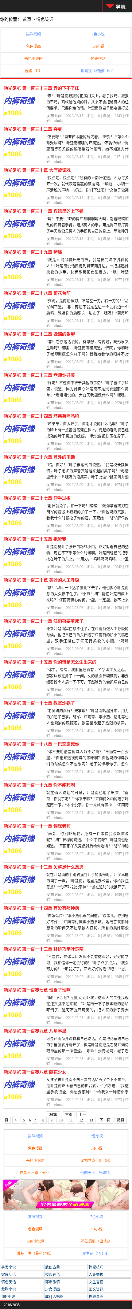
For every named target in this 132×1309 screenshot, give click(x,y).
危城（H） (33, 71)
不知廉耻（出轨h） (96, 1241)
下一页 (105, 1120)
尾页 (120, 1120)
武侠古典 (52, 1267)
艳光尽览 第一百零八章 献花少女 (35, 1072)
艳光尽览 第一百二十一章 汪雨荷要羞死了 (43, 621)
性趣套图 (96, 1297)
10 (61, 1120)
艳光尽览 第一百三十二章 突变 (33, 129)
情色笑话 (44, 19)
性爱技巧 (96, 1267)
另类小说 (8, 1267)
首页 (27, 19)
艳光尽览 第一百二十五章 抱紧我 (35, 539)
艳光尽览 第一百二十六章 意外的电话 (39, 457)
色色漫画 (33, 46)
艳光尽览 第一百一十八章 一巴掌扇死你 (41, 744)
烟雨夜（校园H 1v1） (98, 71)
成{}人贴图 (54, 1297)
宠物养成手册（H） (96, 1160)
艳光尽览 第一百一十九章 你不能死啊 (39, 785)
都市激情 (52, 1282)
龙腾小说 (8, 1289)
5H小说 (98, 46)
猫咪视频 (33, 34)
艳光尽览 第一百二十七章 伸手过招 (37, 498)
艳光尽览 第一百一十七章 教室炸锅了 (39, 703)
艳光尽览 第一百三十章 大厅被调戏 (37, 170)
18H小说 (8, 1297)
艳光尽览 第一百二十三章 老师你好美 (39, 375)
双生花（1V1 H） (96, 1253)
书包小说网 (33, 59)
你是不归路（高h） (35, 1173)
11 (71, 1120)
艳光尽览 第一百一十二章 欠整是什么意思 (43, 867)
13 (91, 1120)
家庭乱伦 (8, 1275)
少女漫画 (52, 1289)
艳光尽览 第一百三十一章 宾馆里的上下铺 (43, 211)
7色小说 (98, 34)
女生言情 (96, 1282)
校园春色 (52, 1275)
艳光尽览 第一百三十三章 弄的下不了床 (41, 88)
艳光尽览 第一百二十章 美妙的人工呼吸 (41, 580)
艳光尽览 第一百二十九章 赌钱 (33, 252)
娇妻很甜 (98, 59)
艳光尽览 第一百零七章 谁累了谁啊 (37, 990)
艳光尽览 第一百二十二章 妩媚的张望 (39, 334)
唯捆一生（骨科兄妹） (35, 1253)
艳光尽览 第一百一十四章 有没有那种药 (41, 908)
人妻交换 (96, 1275)
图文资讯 (96, 1289)
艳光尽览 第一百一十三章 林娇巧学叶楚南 (43, 949)
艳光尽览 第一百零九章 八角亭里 (35, 1031)
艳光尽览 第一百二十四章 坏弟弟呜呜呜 (41, 416)
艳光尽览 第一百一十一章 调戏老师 (37, 826)
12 (81, 1120)
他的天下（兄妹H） (96, 1173)
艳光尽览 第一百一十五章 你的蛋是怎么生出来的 (50, 662)
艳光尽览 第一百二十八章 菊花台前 (37, 293)
